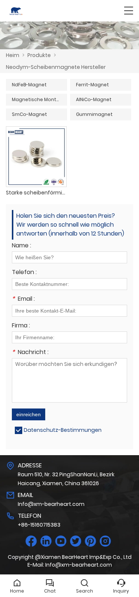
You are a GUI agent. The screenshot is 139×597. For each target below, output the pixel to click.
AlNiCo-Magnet (94, 99)
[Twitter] (76, 541)
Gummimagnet (94, 114)
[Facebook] (31, 541)
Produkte (39, 55)
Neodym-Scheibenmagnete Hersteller (56, 67)
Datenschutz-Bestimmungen (63, 430)
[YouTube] (61, 541)
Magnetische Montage (39, 99)
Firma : (21, 326)
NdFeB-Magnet (29, 84)
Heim (12, 55)
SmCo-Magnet (29, 114)
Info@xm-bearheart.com (51, 504)
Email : (23, 299)
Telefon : (24, 272)
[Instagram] (105, 541)
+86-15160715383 (39, 524)
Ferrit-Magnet (92, 84)
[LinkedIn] (46, 541)
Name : (21, 246)
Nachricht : (30, 352)
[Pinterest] (90, 541)
